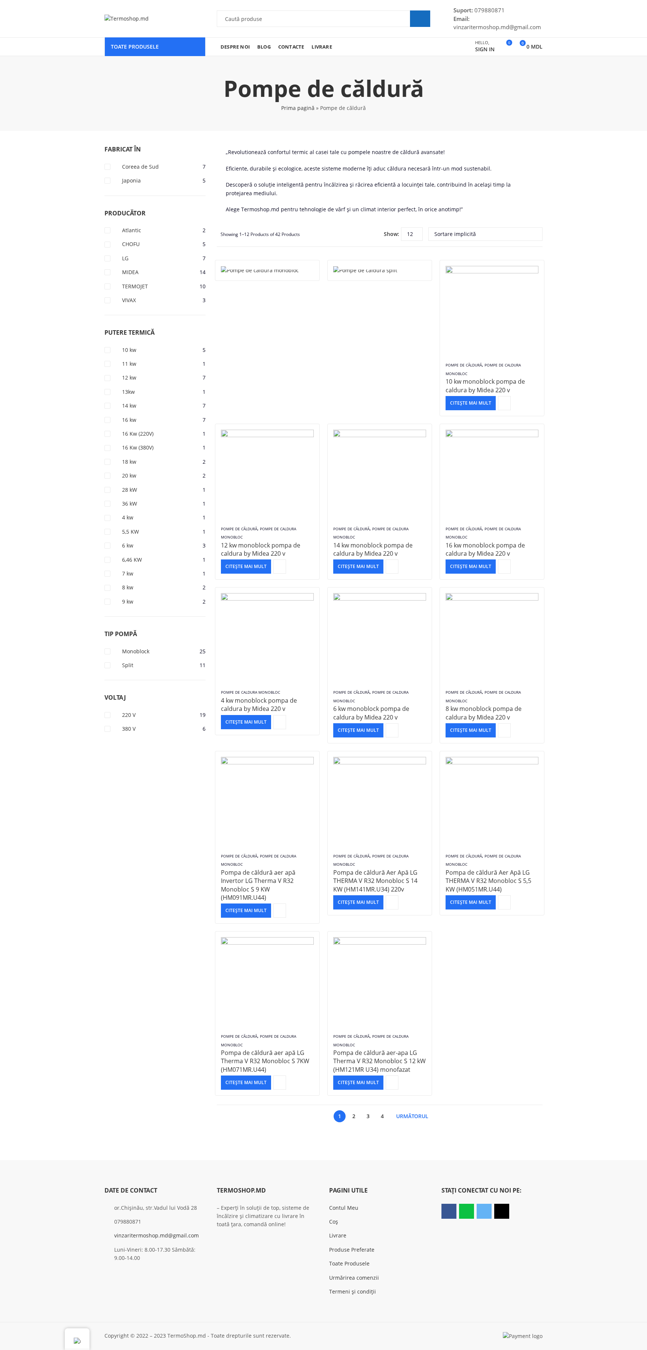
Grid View (364, 234)
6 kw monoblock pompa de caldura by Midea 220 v (371, 713)
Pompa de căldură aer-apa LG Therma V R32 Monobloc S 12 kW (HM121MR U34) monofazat (379, 1061)
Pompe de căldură (464, 365)
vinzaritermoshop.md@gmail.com (156, 1235)
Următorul (412, 1116)
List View (375, 234)
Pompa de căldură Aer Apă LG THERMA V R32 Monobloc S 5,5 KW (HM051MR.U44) (488, 880)
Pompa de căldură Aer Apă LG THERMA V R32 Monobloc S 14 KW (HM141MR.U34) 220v (375, 880)
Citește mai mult (470, 403)
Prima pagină (298, 107)
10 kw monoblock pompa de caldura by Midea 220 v (485, 385)
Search (420, 18)
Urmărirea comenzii (354, 1277)
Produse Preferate (351, 1249)
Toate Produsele (349, 1263)
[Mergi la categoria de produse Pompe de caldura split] (379, 270)
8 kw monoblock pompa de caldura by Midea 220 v (484, 713)
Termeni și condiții (352, 1291)
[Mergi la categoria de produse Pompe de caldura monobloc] (267, 270)
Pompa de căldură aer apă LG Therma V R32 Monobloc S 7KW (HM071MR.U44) (265, 1061)
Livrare (337, 1235)
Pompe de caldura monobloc (250, 692)
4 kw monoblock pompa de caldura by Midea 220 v (259, 704)
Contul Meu (343, 1207)
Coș (333, 1221)
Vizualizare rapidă (504, 403)
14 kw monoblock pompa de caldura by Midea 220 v (373, 549)
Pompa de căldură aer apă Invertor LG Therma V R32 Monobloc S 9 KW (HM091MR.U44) (258, 885)
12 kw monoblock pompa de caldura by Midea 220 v (260, 549)
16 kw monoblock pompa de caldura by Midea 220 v (485, 549)
